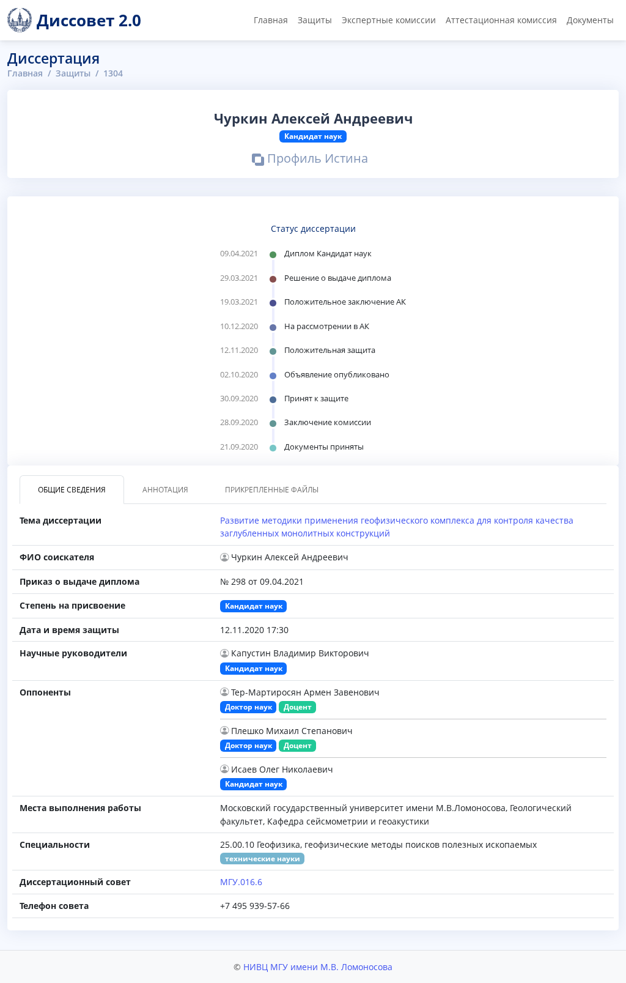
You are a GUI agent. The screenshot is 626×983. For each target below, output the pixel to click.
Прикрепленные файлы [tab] (272, 489)
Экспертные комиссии (389, 20)
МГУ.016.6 (241, 882)
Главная (271, 20)
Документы (590, 20)
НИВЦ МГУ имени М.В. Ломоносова (317, 967)
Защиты (315, 20)
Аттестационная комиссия (501, 20)
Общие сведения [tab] (72, 489)
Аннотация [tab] (165, 489)
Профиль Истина (316, 160)
